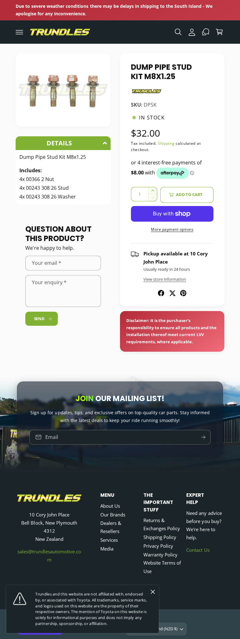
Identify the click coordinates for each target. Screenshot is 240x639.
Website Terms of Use (162, 567)
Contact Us (197, 550)
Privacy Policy (158, 546)
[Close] (153, 592)
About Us (110, 506)
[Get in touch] (205, 32)
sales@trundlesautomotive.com (49, 556)
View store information (164, 279)
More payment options (172, 229)
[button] (19, 32)
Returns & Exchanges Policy (161, 524)
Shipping (166, 143)
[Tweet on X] (172, 293)
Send (39, 318)
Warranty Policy (160, 555)
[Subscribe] (203, 437)
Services (109, 540)
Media (106, 549)
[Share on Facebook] (161, 293)
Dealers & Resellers (110, 527)
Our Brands (112, 515)
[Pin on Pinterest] (183, 293)
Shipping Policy (159, 537)
